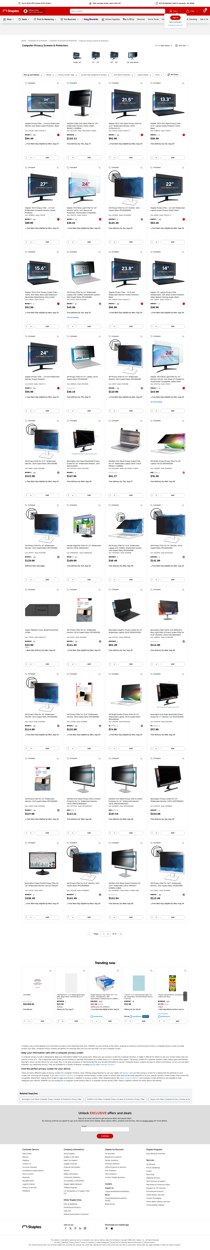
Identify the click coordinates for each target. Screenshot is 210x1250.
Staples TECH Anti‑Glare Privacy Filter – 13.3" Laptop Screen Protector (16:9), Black (166, 126)
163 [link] (34, 135)
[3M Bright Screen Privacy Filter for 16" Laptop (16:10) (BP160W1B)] (167, 441)
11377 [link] (100, 1001)
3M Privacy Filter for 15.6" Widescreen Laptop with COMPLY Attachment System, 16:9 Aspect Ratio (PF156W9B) (125, 548)
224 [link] (34, 810)
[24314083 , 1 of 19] (37, 983)
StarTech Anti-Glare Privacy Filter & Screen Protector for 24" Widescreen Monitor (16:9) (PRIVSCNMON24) (84, 801)
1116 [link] (167, 1001)
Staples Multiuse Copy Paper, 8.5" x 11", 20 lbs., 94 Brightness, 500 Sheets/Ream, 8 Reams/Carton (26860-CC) (104, 997)
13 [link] (76, 557)
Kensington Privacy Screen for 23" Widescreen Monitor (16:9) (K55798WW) (167, 800)
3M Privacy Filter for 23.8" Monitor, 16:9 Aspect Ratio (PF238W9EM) (83, 884)
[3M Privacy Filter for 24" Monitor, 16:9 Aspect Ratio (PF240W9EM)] (126, 188)
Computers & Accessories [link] (37, 41)
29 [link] (76, 304)
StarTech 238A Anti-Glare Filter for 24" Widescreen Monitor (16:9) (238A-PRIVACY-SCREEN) (82, 126)
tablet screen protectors (129, 1078)
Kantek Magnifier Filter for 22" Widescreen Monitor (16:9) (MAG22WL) (84, 546)
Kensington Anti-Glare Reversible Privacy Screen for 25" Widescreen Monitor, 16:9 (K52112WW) (83, 463)
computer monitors (107, 1064)
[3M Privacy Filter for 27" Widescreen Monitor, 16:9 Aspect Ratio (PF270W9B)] (42, 525)
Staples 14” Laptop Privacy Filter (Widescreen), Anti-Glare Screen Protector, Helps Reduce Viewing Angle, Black (167, 294)
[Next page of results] (121, 934)
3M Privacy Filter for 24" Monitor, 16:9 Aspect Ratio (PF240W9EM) (124, 209)
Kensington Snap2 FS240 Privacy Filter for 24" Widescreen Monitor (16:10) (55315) (42, 884)
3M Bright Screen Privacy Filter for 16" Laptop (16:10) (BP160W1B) (165, 462)
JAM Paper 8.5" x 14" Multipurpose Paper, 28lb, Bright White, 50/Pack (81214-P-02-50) (71, 997)
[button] (162, 11)
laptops (93, 1064)
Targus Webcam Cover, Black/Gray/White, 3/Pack (41, 631)
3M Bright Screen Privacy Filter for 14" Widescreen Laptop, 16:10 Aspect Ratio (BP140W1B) (124, 717)
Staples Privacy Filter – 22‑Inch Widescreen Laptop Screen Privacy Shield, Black (167, 209)
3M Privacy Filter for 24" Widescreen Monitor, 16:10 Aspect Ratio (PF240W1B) (83, 631)
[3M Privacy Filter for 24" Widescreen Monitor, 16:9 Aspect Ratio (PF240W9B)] (126, 356)
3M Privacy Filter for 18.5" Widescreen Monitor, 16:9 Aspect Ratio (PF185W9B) (166, 884)
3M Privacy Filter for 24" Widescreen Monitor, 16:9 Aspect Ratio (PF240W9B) (125, 378)
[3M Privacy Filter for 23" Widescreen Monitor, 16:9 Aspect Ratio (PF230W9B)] (42, 778)
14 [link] (76, 219)
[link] (35, 3)
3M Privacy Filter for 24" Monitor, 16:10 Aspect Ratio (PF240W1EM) (166, 546)
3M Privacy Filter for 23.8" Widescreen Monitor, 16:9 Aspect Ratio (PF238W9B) (83, 715)
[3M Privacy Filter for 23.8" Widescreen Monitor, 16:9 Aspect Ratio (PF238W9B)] (84, 694)
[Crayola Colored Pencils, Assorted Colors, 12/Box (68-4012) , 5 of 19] (172, 983)
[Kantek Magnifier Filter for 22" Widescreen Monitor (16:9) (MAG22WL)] (84, 525)
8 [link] (117, 219)
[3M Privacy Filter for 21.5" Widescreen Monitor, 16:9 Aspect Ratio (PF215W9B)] (42, 441)
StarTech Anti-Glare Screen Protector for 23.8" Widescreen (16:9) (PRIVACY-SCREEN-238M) (125, 885)
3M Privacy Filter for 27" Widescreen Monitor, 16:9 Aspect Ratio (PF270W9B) (41, 546)
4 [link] (117, 557)
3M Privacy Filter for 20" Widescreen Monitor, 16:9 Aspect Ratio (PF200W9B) (41, 715)
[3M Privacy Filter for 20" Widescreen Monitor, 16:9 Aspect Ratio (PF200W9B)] (42, 694)
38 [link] (34, 641)
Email (84, 1126)
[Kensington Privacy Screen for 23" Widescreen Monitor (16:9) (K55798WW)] (167, 778)
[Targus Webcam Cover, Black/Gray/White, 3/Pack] (42, 610)
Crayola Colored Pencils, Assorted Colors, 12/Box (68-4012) (172, 996)
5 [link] (33, 304)
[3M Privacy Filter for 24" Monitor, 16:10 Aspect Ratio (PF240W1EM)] (167, 525)
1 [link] (75, 135)
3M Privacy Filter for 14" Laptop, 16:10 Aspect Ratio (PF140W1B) (82, 378)
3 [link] (75, 473)
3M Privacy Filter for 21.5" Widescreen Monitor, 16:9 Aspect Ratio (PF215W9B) (41, 462)
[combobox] (117, 11)
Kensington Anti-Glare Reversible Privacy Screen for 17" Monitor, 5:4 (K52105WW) (167, 715)
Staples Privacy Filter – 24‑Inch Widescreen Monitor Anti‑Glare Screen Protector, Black (42, 124)
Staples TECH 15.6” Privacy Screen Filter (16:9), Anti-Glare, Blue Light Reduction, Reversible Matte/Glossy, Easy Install (41, 294)
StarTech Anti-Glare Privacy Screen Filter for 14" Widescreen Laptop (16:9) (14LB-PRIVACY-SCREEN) (125, 463)
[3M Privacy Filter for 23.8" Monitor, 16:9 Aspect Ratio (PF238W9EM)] (84, 863)
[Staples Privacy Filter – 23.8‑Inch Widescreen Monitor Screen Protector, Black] (126, 272)
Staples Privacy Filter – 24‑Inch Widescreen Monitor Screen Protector (42, 378)
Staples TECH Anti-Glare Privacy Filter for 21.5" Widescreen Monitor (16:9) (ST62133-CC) (125, 126)
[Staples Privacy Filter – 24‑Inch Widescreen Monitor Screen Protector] (42, 356)
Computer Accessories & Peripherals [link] (63, 41)
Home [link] (23, 41)
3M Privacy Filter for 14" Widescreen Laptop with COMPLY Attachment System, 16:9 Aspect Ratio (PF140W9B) (83, 294)
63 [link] (133, 1001)
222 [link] (118, 388)
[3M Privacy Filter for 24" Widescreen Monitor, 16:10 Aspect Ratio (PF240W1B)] (84, 610)
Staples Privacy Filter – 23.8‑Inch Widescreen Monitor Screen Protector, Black (124, 294)
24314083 (26, 995)
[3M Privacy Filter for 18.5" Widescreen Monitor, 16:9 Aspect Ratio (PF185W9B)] (167, 863)
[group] (37, 996)
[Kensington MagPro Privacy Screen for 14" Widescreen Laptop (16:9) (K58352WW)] (126, 610)
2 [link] (65, 1001)
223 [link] (34, 473)
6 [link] (75, 810)
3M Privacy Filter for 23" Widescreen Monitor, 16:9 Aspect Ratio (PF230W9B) (41, 800)
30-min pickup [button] (73, 317)
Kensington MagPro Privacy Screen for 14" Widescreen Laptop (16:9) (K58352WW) (125, 631)
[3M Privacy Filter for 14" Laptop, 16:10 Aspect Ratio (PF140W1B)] (84, 356)
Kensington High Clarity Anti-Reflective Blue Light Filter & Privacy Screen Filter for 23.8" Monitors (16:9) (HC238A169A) (167, 632)
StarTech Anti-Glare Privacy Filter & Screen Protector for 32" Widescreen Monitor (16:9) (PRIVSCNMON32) (125, 801)
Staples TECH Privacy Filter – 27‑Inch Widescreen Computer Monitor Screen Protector (40, 210)
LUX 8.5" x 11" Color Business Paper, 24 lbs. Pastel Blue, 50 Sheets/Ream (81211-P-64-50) (138, 997)
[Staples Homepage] (11, 11)
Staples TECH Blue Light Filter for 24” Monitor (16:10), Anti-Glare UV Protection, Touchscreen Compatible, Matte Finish (167, 379)
